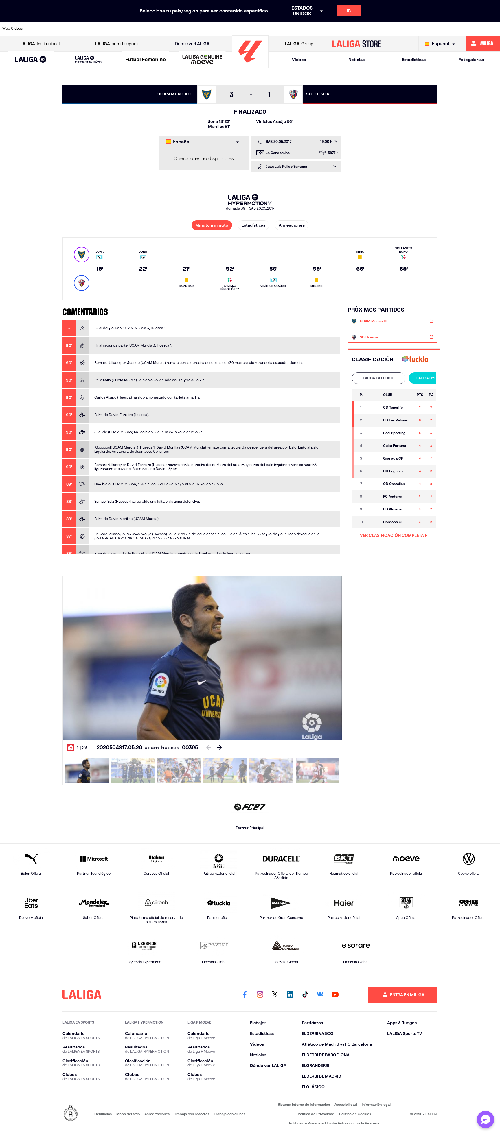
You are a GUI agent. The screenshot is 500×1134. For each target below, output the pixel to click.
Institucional (40, 43)
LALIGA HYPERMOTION (435, 378)
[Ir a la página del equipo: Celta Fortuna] (373, 445)
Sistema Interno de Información (304, 1104)
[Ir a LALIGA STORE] (356, 43)
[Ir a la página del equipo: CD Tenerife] (373, 407)
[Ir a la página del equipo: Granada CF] (373, 458)
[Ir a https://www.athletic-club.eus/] (42, 28)
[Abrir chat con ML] (485, 1119)
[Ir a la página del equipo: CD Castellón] (373, 484)
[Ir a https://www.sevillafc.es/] (446, 28)
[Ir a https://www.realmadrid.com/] (398, 28)
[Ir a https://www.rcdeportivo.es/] (327, 28)
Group (299, 43)
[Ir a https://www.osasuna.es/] (89, 28)
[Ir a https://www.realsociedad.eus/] (422, 28)
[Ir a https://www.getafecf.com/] (208, 28)
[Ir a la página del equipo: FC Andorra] (373, 496)
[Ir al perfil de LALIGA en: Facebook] (245, 994)
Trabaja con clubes (229, 1114)
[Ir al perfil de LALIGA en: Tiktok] (305, 994)
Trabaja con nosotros (191, 1114)
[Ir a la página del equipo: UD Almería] (373, 509)
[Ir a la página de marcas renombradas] (71, 1113)
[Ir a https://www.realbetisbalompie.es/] (374, 28)
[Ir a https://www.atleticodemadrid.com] (65, 28)
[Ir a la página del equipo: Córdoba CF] (373, 522)
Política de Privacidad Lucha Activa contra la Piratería (334, 1123)
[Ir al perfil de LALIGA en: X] (275, 994)
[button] (30, 60)
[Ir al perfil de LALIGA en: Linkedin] (290, 994)
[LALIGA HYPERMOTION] (88, 60)
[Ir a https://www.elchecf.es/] (161, 28)
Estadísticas (414, 59)
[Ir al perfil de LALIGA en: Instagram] (260, 994)
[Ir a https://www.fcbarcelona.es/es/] (184, 28)
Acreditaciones (157, 1114)
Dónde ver (192, 43)
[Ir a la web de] (415, 359)
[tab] (378, 378)
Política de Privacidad (316, 1114)
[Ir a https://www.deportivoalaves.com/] (137, 28)
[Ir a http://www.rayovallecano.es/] (303, 28)
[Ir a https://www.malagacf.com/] (255, 28)
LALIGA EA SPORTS (378, 378)
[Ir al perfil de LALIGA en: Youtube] (335, 994)
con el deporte (117, 43)
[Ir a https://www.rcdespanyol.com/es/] (350, 28)
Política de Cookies (355, 1114)
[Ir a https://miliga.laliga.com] (483, 43)
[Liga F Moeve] (145, 59)
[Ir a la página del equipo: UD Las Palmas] (373, 420)
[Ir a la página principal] (250, 65)
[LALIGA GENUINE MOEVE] (202, 59)
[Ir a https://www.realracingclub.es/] (279, 28)
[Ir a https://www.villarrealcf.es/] (493, 28)
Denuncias (103, 1114)
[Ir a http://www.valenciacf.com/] (469, 28)
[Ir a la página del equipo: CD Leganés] (373, 471)
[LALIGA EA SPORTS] (30, 59)
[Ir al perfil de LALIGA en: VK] (320, 994)
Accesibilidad (345, 1104)
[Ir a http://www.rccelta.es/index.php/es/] (113, 28)
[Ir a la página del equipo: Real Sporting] (373, 433)
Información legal (376, 1104)
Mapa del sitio (128, 1114)
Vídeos (299, 59)
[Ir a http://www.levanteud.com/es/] (232, 28)
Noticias (356, 59)
